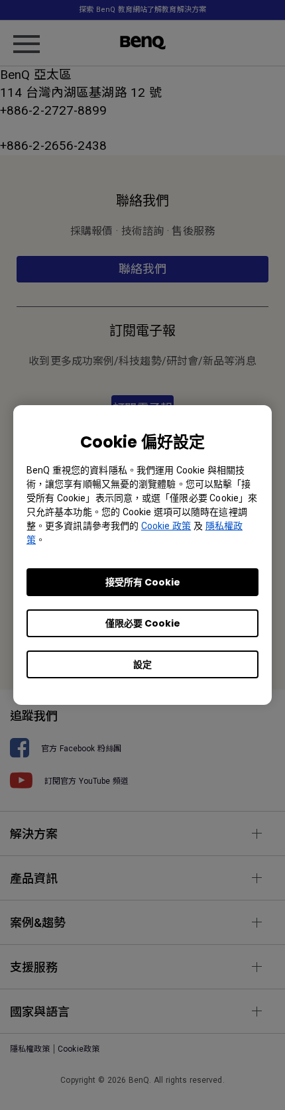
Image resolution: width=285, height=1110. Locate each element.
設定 (142, 664)
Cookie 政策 (166, 526)
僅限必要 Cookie (142, 623)
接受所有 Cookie (142, 582)
